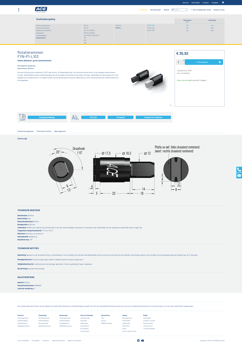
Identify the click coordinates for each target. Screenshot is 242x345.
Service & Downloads (86, 315)
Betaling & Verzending (58, 340)
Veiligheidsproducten (23, 326)
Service (185, 3)
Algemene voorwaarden (74, 340)
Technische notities (43, 131)
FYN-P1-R (118, 25)
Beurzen (103, 320)
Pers (102, 318)
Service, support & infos (129, 331)
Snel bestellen (126, 320)
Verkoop (124, 315)
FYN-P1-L (118, 28)
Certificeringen (84, 331)
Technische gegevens (25, 131)
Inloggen (215, 3)
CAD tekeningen (85, 318)
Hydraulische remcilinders (43, 30)
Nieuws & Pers (105, 315)
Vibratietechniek (22, 323)
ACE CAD (93, 117)
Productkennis (84, 326)
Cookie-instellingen (23, 340)
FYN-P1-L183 (150, 30)
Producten (20, 315)
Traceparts (120, 117)
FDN (85, 43)
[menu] (154, 9)
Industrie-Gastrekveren (43, 28)
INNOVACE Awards (106, 323)
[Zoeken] (186, 9)
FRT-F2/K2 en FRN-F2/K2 (91, 35)
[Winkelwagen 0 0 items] (223, 2)
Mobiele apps (84, 323)
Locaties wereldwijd (149, 328)
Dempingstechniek (22, 318)
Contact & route (147, 326)
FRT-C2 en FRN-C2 (89, 30)
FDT (85, 40)
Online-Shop (126, 326)
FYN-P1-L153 (150, 28)
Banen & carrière (148, 323)
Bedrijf (145, 315)
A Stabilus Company (149, 320)
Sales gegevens (60, 131)
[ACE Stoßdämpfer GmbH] (41, 10)
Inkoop (124, 328)
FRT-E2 (86, 25)
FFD (85, 38)
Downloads (196, 3)
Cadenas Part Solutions (153, 117)
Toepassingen (42, 315)
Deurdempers (40, 33)
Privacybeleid (36, 340)
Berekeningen (63, 315)
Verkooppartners (127, 318)
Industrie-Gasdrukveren (43, 25)
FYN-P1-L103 (150, 25)
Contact (206, 3)
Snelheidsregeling (22, 320)
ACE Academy (84, 328)
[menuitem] (143, 9)
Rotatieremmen (41, 38)
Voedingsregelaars (41, 35)
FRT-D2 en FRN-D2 (89, 33)
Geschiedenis (147, 318)
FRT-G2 (86, 28)
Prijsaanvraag (126, 323)
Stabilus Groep (219, 10)
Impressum (46, 340)
